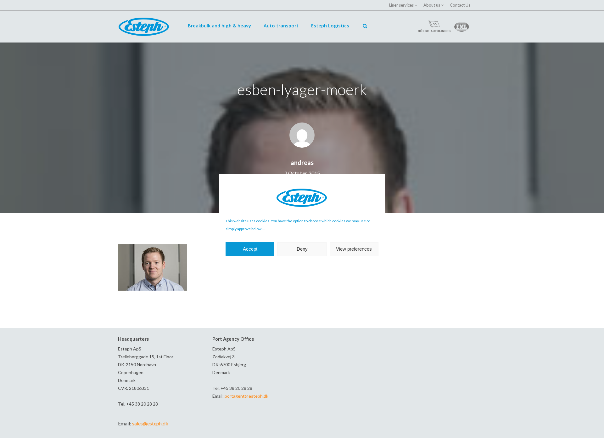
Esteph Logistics (330, 25)
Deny (302, 249)
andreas (302, 162)
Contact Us (460, 5)
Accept (250, 249)
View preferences (354, 249)
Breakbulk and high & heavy (219, 25)
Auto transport (281, 25)
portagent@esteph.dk (246, 396)
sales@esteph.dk (150, 423)
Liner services (401, 5)
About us (431, 5)
